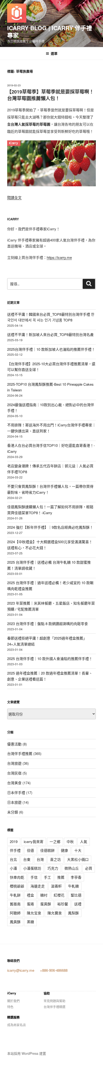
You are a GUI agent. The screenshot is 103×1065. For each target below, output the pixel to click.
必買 (88, 868)
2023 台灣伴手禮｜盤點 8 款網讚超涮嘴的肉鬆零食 (47, 623)
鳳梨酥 (73, 912)
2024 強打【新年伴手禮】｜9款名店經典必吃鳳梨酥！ (50, 527)
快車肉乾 (17, 877)
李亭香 (76, 877)
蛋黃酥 (45, 903)
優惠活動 (14, 743)
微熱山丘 (71, 868)
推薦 (60, 877)
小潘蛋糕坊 (32, 868)
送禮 (77, 903)
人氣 (83, 841)
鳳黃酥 (15, 921)
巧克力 (52, 868)
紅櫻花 (59, 894)
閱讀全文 (14, 197)
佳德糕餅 (47, 850)
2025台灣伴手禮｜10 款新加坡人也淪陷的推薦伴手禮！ (51, 349)
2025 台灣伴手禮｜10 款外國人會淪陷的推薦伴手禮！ (49, 658)
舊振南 (15, 903)
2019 (13, 841)
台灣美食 (14, 782)
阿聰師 (15, 912)
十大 (77, 850)
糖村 (43, 894)
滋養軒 (56, 885)
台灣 (40, 859)
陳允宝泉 (34, 912)
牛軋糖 (73, 885)
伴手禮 (15, 850)
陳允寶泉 (54, 912)
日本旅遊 (14, 802)
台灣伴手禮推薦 (19, 753)
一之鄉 (55, 841)
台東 (26, 859)
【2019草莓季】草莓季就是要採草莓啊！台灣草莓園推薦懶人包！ (50, 95)
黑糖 (30, 921)
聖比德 (76, 894)
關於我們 (13, 1000)
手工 (47, 877)
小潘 (13, 868)
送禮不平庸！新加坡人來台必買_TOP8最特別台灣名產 (50, 334)
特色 (10, 1006)
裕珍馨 (62, 903)
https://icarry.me (59, 257)
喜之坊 (55, 859)
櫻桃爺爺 (17, 885)
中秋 (70, 841)
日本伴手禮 (16, 792)
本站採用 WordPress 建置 (26, 1053)
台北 (13, 859)
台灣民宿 (14, 772)
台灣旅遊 (14, 763)
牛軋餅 (15, 894)
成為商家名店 (16, 1024)
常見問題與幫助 (54, 1000)
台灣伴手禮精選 (54, 1006)
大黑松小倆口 (78, 859)
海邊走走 (37, 885)
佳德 (30, 850)
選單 (54, 53)
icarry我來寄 (33, 841)
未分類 (12, 811)
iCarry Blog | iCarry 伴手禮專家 (49, 31)
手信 (34, 877)
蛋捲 (30, 903)
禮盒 (30, 894)
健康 (64, 850)
